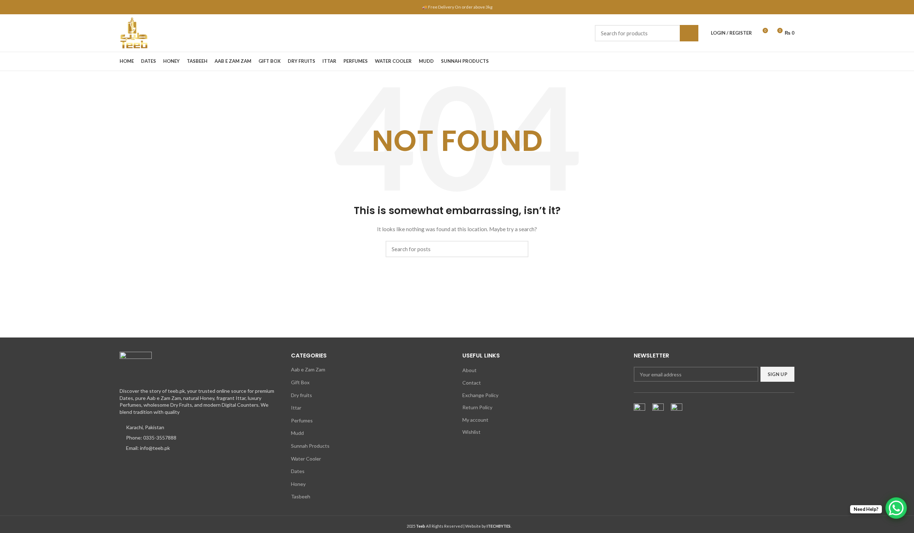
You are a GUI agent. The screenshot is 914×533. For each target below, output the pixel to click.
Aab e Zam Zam (308, 369)
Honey (298, 484)
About (469, 370)
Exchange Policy (480, 395)
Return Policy (477, 407)
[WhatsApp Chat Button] (896, 508)
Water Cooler (306, 459)
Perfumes (302, 420)
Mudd (297, 433)
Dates (298, 471)
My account (475, 420)
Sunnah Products (310, 446)
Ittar (296, 408)
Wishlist (471, 432)
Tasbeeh (300, 496)
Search (689, 33)
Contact (471, 383)
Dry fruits (301, 395)
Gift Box (300, 382)
